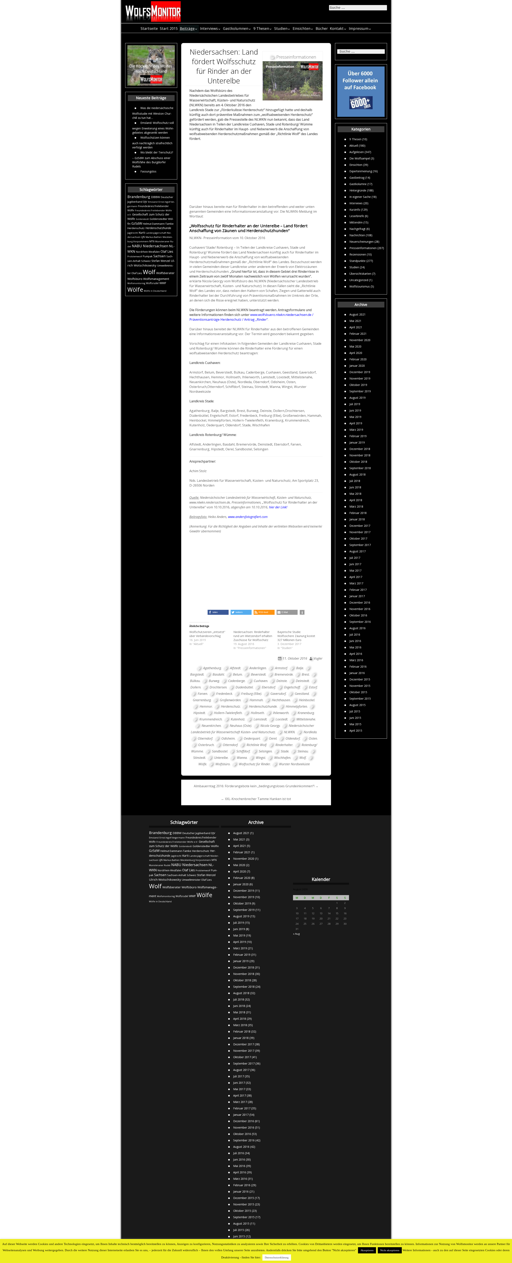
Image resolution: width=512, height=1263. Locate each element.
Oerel (273, 738)
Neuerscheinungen (361, 241)
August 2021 (357, 314)
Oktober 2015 (358, 692)
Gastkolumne (358, 184)
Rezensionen (357, 254)
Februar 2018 (358, 513)
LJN (143, 237)
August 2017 (357, 551)
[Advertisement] (256, 174)
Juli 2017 (354, 558)
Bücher (322, 28)
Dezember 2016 (359, 602)
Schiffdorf (243, 751)
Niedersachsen (155, 245)
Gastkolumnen (235, 28)
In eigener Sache (360, 196)
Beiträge (187, 28)
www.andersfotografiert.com (247, 517)
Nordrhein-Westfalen (148, 251)
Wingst (260, 757)
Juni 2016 (355, 641)
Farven (202, 693)
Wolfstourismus (359, 286)
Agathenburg (212, 668)
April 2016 (355, 654)
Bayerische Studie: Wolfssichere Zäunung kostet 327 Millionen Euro (296, 636)
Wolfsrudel (152, 283)
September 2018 (360, 468)
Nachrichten (357, 235)
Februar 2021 (358, 334)
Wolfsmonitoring (136, 283)
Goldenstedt (142, 219)
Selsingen (265, 751)
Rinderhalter (284, 745)
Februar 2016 (358, 666)
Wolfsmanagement (156, 279)
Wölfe (135, 289)
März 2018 (356, 506)
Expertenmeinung (360, 171)
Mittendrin (356, 222)
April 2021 (355, 327)
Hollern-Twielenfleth (228, 713)
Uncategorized (358, 280)
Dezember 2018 (359, 449)
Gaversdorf (278, 693)
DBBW (155, 197)
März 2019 (356, 430)
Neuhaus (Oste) (240, 725)
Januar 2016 (357, 673)
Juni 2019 (355, 410)
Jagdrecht (132, 232)
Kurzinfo (354, 209)
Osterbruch (206, 745)
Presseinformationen (363, 248)
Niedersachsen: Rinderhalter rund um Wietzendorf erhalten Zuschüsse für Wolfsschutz (252, 636)
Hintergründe (357, 190)
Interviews (209, 28)
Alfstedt (235, 668)
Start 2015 (169, 28)
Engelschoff (292, 687)
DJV (145, 201)
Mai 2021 (355, 321)
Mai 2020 (355, 346)
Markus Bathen (154, 236)
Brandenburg (138, 196)
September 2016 (360, 622)
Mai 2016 (355, 647)
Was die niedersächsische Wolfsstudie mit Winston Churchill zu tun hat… (152, 112)
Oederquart (252, 738)
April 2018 (355, 500)
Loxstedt (281, 719)
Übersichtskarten (360, 273)
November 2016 (359, 609)
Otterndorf (230, 745)
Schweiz (146, 261)
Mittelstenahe (305, 719)
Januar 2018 (357, 519)
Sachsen (159, 256)
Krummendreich (210, 719)
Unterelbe (221, 757)
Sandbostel (219, 751)
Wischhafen (282, 757)
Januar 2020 (357, 366)
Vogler (318, 658)
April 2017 (355, 577)
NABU (137, 245)
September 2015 (360, 698)
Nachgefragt (357, 228)
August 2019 (357, 398)
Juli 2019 (354, 404)
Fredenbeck (224, 693)
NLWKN (289, 732)
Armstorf (281, 668)
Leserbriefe (356, 216)
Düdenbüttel (244, 687)
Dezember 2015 (359, 679)
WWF (162, 283)
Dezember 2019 (359, 372)
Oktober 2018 (358, 462)
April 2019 (355, 423)
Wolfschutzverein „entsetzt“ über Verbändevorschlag (207, 634)
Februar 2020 (358, 359)
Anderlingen (257, 668)
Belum (237, 674)
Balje (299, 668)
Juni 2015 (355, 718)
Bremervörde (284, 674)
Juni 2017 (355, 564)
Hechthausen (281, 700)
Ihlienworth (281, 713)
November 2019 (359, 378)
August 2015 (357, 705)
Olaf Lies (167, 251)
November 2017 (359, 532)
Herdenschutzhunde (158, 228)
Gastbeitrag (356, 177)
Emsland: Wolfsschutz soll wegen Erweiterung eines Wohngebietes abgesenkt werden (153, 127)
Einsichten (301, 28)
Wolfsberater (165, 273)
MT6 (151, 241)
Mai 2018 (355, 494)
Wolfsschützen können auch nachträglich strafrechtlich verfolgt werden (152, 142)
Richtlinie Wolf (256, 745)
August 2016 (357, 628)
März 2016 (356, 660)
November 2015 (359, 686)
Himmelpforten (296, 706)
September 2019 (360, 391)
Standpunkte (357, 260)
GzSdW (136, 223)
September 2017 (360, 545)
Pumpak (148, 256)
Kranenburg (306, 713)
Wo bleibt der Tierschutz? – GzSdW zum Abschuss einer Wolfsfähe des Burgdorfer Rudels (152, 159)
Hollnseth (257, 713)
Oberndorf (205, 738)
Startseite (149, 28)
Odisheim (228, 738)
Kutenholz (238, 719)
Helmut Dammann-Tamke (158, 223)
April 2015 (355, 730)
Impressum (358, 28)
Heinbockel (306, 700)
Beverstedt (258, 674)
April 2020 (355, 353)
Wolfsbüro (134, 279)
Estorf (313, 687)
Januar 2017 (357, 596)
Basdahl (218, 674)
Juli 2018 (354, 481)
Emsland (153, 201)
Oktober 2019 (358, 385)
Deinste (281, 681)
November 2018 (359, 455)
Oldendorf (293, 738)
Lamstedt (260, 719)
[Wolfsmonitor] (153, 11)
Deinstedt (302, 681)
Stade (285, 751)
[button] (218, 612)
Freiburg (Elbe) (251, 693)
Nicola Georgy (270, 725)
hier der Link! (278, 507)
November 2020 (359, 340)
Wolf (149, 272)
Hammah (256, 700)
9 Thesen (261, 28)
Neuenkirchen (211, 725)
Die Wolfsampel (359, 158)
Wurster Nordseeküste (294, 764)
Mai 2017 (355, 570)
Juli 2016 (354, 634)
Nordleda (310, 732)
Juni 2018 (355, 487)
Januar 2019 (357, 442)
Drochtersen (218, 687)
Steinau (303, 751)
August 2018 (357, 474)
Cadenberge (236, 681)
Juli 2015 (354, 711)
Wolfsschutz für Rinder (254, 764)
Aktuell (353, 145)
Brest (305, 674)
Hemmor (206, 706)
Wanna (242, 757)
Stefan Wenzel (160, 261)
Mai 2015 (355, 724)
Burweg (214, 681)
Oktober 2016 (358, 615)
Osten (313, 738)
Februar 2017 (358, 590)
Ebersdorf (268, 687)
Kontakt (337, 28)
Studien (280, 28)
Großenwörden (230, 700)
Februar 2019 (358, 436)
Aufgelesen (356, 152)
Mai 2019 (355, 417)
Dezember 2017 (359, 526)
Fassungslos (148, 171)
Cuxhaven (260, 681)
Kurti (142, 232)
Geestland (302, 693)
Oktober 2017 (358, 538)
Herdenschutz (136, 228)
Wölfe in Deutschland (155, 290)
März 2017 (356, 583)
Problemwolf (134, 256)
